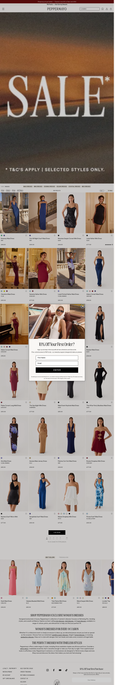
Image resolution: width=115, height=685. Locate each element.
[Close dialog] (83, 306)
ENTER (57, 370)
